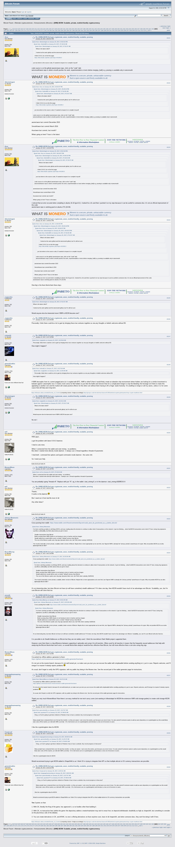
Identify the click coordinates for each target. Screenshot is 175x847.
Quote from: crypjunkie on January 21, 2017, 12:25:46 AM (49, 340)
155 (132, 29)
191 (82, 30)
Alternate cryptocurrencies (24, 23)
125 (47, 29)
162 (152, 29)
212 (142, 30)
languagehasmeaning (12, 674)
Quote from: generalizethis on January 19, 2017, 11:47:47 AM (50, 710)
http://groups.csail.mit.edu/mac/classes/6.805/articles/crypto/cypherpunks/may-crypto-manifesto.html (113, 392)
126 (50, 29)
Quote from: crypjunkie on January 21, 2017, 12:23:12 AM (49, 401)
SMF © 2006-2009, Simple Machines (95, 843)
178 (45, 30)
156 (135, 29)
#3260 (168, 767)
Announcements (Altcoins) (43, 23)
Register (31, 18)
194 (90, 30)
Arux (6, 37)
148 (112, 29)
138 (84, 29)
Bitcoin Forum (8, 23)
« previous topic (165, 26)
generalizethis (10, 364)
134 (72, 29)
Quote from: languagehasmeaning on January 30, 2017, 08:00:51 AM (52, 736)
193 (87, 30)
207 (127, 30)
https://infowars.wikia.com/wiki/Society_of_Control (45, 392)
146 (107, 29)
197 (99, 30)
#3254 (168, 552)
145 (104, 29)
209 (133, 30)
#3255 (168, 596)
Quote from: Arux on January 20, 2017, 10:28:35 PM (47, 223)
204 (119, 30)
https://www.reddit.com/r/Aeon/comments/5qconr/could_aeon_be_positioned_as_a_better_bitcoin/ (83, 523)
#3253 (168, 519)
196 (96, 30)
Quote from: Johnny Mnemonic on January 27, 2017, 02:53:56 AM (51, 556)
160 (147, 29)
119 (30, 29)
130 (61, 29)
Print (168, 30)
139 (87, 29)
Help (14, 18)
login (23, 12)
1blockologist (10, 82)
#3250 (168, 432)
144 (101, 29)
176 (39, 30)
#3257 (168, 675)
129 (58, 29)
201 (110, 30)
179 (47, 30)
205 (122, 30)
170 (22, 30)
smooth (7, 595)
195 (93, 30)
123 (41, 29)
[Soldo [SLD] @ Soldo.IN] (8, 459)
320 (149, 30)
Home (9, 18)
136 (78, 29)
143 (98, 29)
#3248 (168, 364)
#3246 (168, 319)
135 (75, 29)
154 (130, 29)
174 (33, 30)
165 (7, 30)
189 (76, 30)
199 (105, 30)
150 (118, 29)
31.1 (26, 15)
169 (19, 30)
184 (62, 30)
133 (70, 29)
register (29, 12)
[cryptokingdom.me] (8, 387)
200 (107, 30)
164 (5, 30)
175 (36, 30)
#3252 (168, 487)
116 (21, 29)
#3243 (168, 147)
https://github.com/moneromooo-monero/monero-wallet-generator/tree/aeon (57, 659)
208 (130, 30)
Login (25, 18)
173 (30, 30)
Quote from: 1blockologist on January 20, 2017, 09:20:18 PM (50, 151)
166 (10, 30)
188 (73, 30)
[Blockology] (8, 98)
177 (42, 30)
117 (24, 29)
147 (110, 29)
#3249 (168, 397)
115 (19, 29)
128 (55, 29)
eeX (6, 432)
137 (81, 29)
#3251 (168, 468)
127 (52, 29)
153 (127, 29)
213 (144, 30)
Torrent (31, 15)
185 (65, 30)
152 (124, 29)
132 (67, 29)
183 (59, 30)
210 (136, 30)
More (37, 18)
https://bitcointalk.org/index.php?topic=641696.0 (48, 57)
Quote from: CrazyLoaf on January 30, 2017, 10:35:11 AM (48, 771)
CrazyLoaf (8, 732)
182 (56, 30)
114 (16, 29)
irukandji (8, 335)
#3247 (168, 336)
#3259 (168, 733)
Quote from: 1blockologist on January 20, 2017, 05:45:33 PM (50, 41)
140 (90, 29)
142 (95, 29)
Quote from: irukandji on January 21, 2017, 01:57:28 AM (48, 368)
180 (50, 30)
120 (32, 29)
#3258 (168, 706)
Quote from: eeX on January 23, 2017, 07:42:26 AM (47, 472)
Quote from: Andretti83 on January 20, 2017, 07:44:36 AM (50, 44)
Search (19, 18)
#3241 (168, 38)
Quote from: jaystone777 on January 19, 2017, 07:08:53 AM (51, 712)
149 (115, 29)
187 (70, 30)
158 (141, 29)
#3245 (168, 298)
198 (102, 30)
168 (16, 30)
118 (27, 29)
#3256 (168, 653)
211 (139, 30)
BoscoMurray (9, 552)
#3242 (168, 83)
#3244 (168, 220)
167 (13, 30)
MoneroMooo (9, 467)
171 (25, 30)
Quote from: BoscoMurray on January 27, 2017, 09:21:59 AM (49, 600)
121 (35, 29)
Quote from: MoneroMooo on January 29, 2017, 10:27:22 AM (49, 679)
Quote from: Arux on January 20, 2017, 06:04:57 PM (47, 86)
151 (121, 29)
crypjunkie (8, 297)
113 (13, 29)
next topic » (166, 28)
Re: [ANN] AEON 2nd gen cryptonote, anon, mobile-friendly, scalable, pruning (64, 37)
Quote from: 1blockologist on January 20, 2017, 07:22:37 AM (52, 46)
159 (144, 29)
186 (67, 30)
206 (125, 30)
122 (38, 29)
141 (92, 29)
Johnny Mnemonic (11, 518)
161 (150, 29)
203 (116, 30)
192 (85, 30)
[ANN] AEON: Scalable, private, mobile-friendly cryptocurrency (77, 23)
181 (53, 30)
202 (113, 30)
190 (79, 30)
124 (44, 29)
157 (138, 29)
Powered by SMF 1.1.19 (76, 843)
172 (27, 30)
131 (64, 29)
